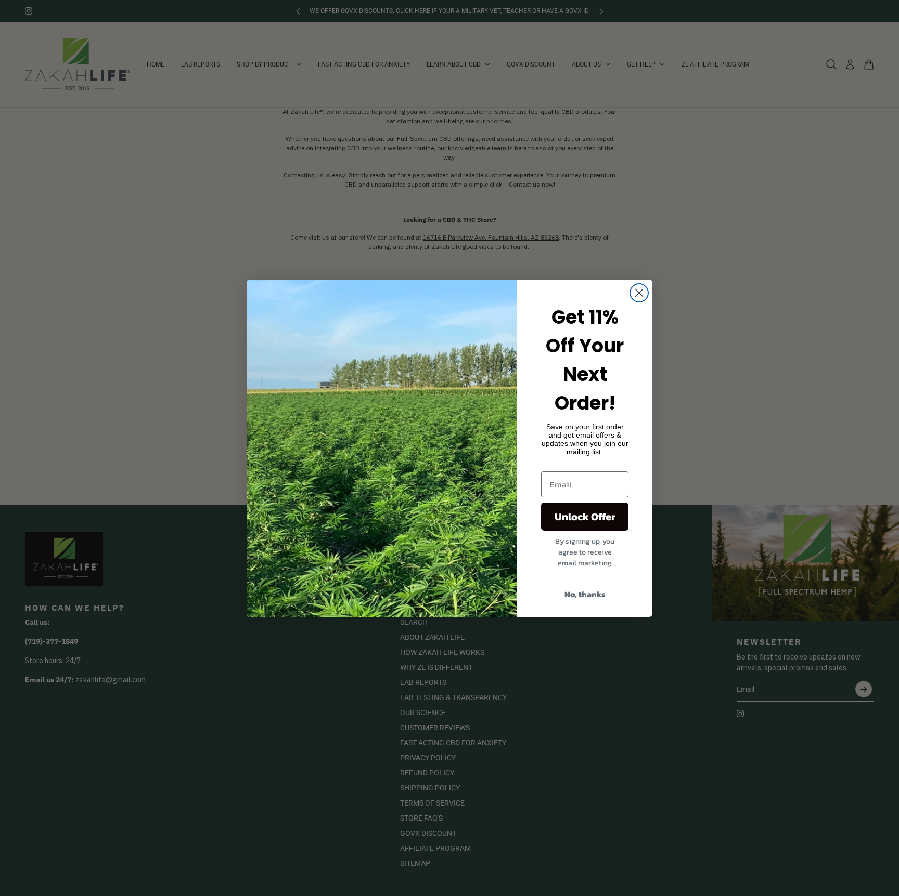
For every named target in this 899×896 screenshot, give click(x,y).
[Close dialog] (639, 293)
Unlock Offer (585, 516)
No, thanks (585, 594)
